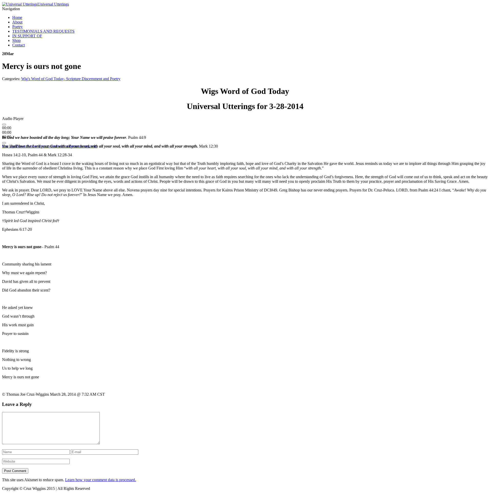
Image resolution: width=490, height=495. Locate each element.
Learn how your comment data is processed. (100, 480)
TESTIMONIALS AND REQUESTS (43, 31)
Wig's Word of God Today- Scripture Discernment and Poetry (70, 79)
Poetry (17, 27)
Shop (16, 40)
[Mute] (4, 143)
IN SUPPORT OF (27, 36)
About (17, 22)
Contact (18, 45)
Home (17, 17)
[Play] (4, 124)
